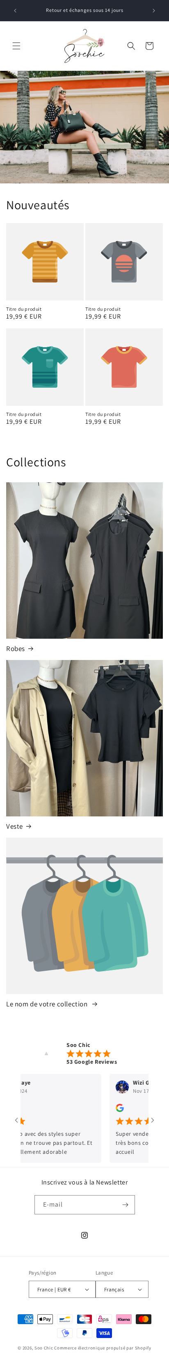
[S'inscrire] (125, 1204)
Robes (15, 648)
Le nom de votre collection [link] (47, 1003)
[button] (16, 46)
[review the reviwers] (105, 1110)
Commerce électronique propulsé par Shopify (102, 1348)
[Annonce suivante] (154, 11)
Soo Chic (43, 1348)
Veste (14, 826)
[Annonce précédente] (15, 11)
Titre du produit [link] (24, 309)
